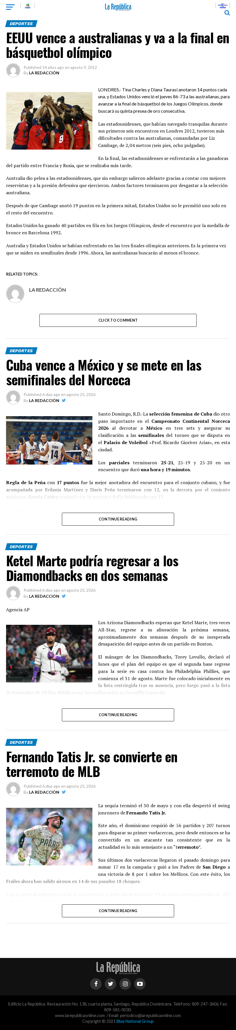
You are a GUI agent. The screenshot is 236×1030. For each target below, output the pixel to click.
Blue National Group (135, 1021)
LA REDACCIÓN (44, 72)
